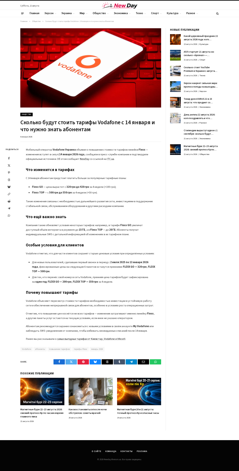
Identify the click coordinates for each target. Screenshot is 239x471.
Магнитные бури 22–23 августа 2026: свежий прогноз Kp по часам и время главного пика (41, 413)
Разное (190, 13)
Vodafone (26, 349)
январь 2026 (97, 349)
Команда (110, 451)
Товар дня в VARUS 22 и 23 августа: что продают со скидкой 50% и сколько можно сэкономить (201, 100)
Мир (82, 13)
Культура (172, 13)
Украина (66, 13)
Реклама (142, 451)
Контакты (126, 451)
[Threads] (9, 180)
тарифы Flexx (80, 349)
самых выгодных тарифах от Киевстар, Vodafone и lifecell (91, 339)
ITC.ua (110, 159)
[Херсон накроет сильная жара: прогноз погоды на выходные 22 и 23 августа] (175, 86)
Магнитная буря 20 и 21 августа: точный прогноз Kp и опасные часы (138, 411)
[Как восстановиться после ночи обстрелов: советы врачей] (91, 391)
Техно (139, 13)
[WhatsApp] (9, 215)
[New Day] (119, 6)
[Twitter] (9, 165)
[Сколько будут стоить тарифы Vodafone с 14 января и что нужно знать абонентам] (90, 67)
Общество (99, 13)
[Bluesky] (9, 187)
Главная (34, 13)
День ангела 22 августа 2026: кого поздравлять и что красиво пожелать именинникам (199, 116)
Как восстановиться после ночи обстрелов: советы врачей (87, 411)
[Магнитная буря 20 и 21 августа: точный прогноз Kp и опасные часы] (139, 391)
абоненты (40, 349)
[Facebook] (9, 158)
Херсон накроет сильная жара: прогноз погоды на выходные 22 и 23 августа (201, 85)
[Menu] (22, 13)
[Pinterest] (9, 172)
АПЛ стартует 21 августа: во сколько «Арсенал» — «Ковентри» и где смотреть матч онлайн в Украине (199, 53)
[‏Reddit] (9, 201)
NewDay (84, 159)
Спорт (155, 13)
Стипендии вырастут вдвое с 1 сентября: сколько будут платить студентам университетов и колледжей (201, 132)
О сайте (96, 451)
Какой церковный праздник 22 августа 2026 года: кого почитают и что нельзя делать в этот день (201, 37)
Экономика (121, 13)
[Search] (217, 13)
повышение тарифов (59, 349)
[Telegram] (9, 208)
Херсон (49, 13)
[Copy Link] (9, 194)
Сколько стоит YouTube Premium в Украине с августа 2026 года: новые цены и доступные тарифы (199, 69)
